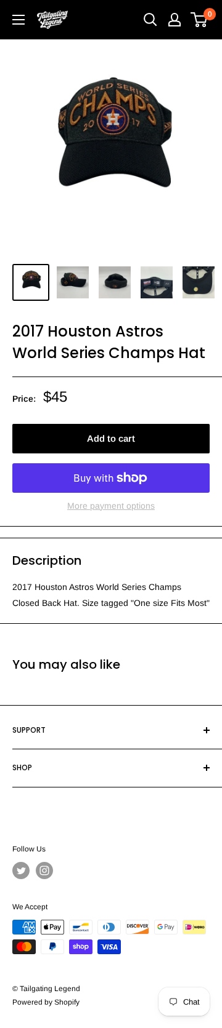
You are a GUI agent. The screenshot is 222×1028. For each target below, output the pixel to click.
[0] (199, 19)
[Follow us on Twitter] (21, 870)
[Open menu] (18, 20)
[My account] (174, 19)
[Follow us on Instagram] (44, 870)
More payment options (111, 506)
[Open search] (150, 19)
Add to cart (111, 438)
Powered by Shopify (46, 1002)
